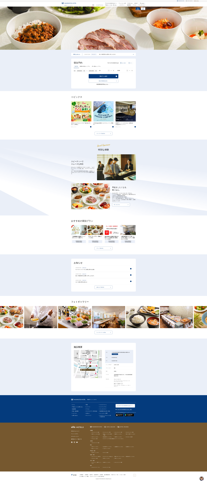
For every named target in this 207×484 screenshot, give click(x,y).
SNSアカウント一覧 (114, 474)
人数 (99, 70)
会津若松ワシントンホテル (130, 446)
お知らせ (87, 413)
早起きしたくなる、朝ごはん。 (111, 5)
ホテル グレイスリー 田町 (107, 432)
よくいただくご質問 (103, 413)
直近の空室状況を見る (103, 80)
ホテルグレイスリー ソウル (96, 467)
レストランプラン (103, 406)
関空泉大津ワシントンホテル (130, 456)
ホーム (73, 404)
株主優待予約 (96, 474)
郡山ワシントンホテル (95, 448)
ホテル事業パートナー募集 (84, 476)
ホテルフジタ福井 (105, 452)
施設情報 (129, 5)
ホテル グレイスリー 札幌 (95, 442)
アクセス (134, 5)
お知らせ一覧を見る (100, 287)
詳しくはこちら (117, 204)
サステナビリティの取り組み (91, 411)
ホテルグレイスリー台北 (106, 467)
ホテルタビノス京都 (95, 458)
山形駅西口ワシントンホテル (119, 446)
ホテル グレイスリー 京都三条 (96, 456)
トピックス (74, 413)
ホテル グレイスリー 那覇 (118, 462)
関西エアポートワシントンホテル (119, 456)
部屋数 (118, 70)
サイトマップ (88, 415)
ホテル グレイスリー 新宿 (129, 432)
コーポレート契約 (122, 474)
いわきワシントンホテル (106, 448)
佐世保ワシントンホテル (106, 462)
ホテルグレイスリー (75, 436)
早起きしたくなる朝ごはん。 (78, 406)
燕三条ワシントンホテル (95, 452)
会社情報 (101, 474)
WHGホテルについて (75, 431)
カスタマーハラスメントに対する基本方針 (105, 416)
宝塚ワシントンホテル (106, 458)
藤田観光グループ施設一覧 (76, 439)
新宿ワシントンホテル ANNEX (107, 434)
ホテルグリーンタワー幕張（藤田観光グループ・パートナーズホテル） (113, 438)
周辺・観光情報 (75, 411)
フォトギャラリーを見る (101, 332)
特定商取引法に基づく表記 (105, 411)
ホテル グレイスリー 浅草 (118, 432)
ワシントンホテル (74, 433)
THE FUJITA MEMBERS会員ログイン (126, 405)
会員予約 (91, 474)
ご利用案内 (81, 474)
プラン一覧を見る (99, 248)
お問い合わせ (75, 415)
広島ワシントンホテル (118, 458)
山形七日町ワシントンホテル (107, 446)
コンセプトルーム (99, 5)
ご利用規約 (86, 474)
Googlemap (115, 354)
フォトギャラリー (141, 5)
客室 (93, 5)
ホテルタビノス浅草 (95, 438)
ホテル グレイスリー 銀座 (95, 432)
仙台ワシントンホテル (95, 446)
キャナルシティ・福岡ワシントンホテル (96, 463)
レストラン (88, 406)
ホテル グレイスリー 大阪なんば (108, 456)
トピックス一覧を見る (100, 133)
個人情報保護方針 (107, 474)
